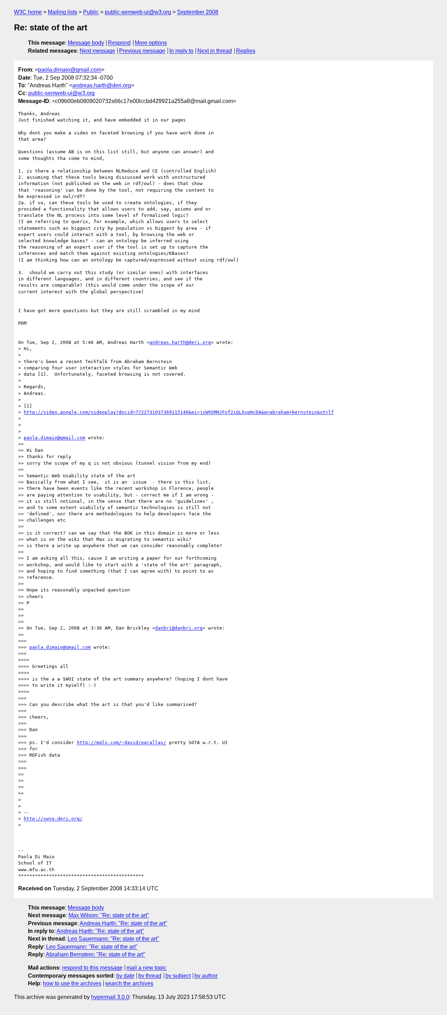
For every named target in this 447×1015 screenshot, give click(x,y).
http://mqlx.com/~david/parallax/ (121, 742)
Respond (119, 43)
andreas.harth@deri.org (101, 85)
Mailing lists (62, 12)
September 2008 (197, 12)
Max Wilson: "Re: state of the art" (108, 915)
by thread (149, 976)
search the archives (129, 983)
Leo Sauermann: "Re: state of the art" (113, 939)
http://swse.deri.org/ (53, 818)
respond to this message (92, 968)
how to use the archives (72, 983)
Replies (245, 51)
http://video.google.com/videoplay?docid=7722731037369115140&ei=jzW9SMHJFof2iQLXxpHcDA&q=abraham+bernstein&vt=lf (179, 412)
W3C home (28, 12)
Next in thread (214, 51)
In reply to (181, 51)
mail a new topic (146, 968)
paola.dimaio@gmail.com (69, 70)
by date (125, 976)
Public (91, 12)
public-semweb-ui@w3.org (138, 12)
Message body (86, 43)
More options (151, 43)
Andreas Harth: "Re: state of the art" (123, 923)
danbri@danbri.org (179, 628)
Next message (97, 51)
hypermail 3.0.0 (110, 997)
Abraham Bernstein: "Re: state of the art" (95, 954)
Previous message (142, 51)
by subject (178, 976)
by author (206, 976)
